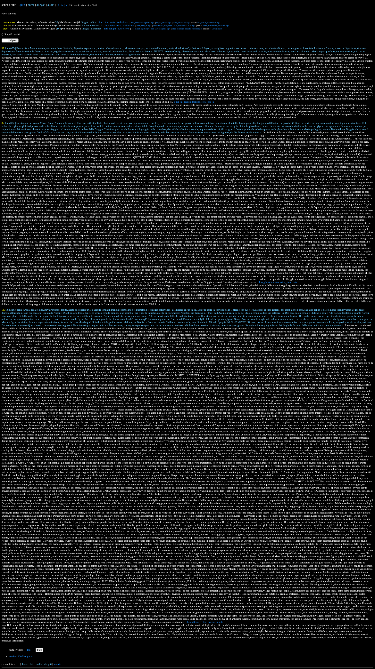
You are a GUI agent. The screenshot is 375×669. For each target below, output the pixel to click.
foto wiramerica (113, 25)
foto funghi (110, 28)
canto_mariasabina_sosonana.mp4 (216, 26)
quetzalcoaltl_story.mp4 (162, 26)
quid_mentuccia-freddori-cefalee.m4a (194, 101)
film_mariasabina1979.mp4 (184, 26)
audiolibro (122, 22)
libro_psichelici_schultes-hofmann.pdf (187, 29)
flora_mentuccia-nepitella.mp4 (142, 22)
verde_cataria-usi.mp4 (181, 22)
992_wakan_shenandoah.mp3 (208, 22)
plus (22, 4)
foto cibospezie (107, 22)
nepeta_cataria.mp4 (163, 22)
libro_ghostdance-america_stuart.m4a (277, 282)
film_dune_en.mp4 (144, 26)
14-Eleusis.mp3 (215, 29)
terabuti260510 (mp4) (21, 656)
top (29, 649)
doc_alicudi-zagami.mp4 (160, 29)
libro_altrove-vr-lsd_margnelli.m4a (204, 621)
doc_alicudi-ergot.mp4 (140, 29)
